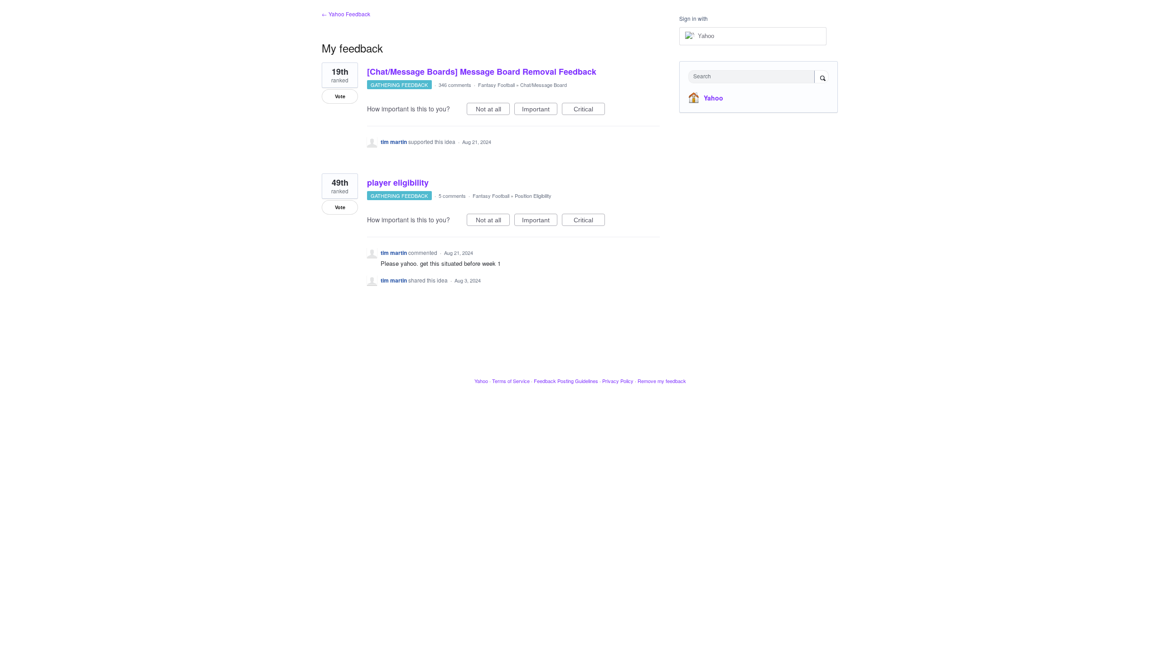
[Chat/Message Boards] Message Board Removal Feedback (481, 71)
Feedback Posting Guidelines (566, 380)
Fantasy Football (496, 84)
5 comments (452, 195)
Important (539, 110)
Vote (340, 96)
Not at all (493, 110)
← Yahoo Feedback (346, 14)
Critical (589, 110)
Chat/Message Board (543, 84)
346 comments (455, 84)
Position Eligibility (533, 195)
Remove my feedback (662, 380)
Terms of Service (511, 380)
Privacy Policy (617, 380)
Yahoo (713, 97)
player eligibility (398, 182)
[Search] (821, 77)
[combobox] (754, 77)
